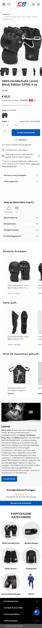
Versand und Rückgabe (15, 175)
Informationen (11, 621)
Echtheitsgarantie (12, 236)
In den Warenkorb (26, 133)
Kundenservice (11, 601)
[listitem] (19, 277)
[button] (40, 72)
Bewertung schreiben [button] (21, 503)
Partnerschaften (12, 614)
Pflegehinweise (11, 230)
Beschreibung (10, 218)
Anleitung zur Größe (30, 121)
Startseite (6, 14)
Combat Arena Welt (13, 608)
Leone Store (9, 479)
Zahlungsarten (11, 181)
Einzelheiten (10, 224)
